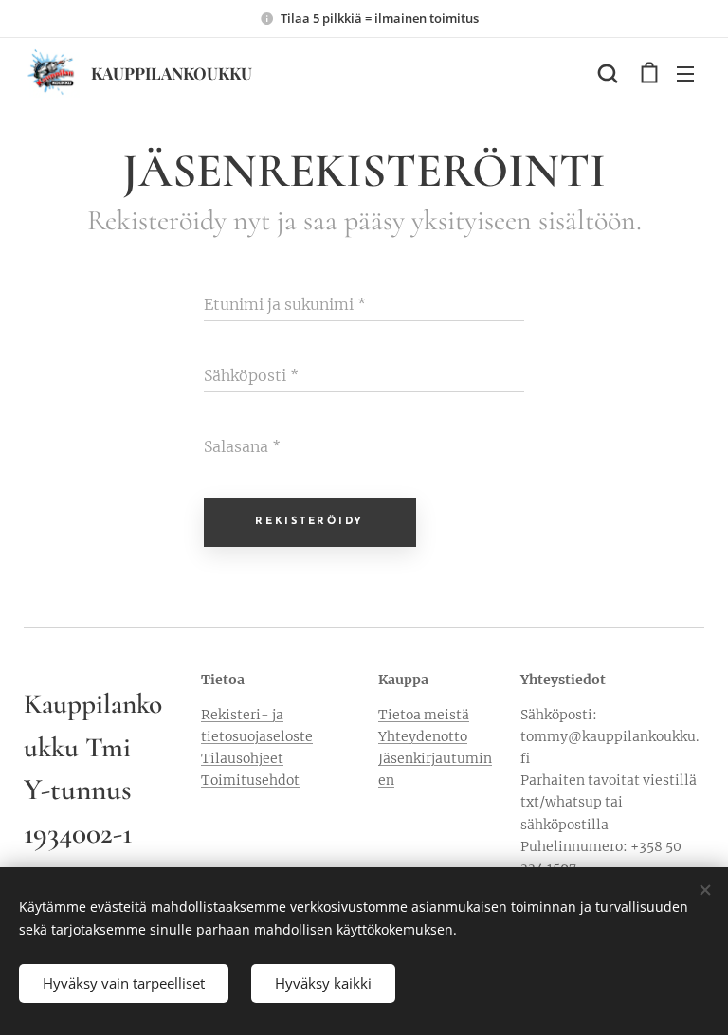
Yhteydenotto (422, 736)
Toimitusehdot (250, 780)
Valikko (685, 73)
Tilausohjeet (242, 758)
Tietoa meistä (423, 714)
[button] (607, 73)
